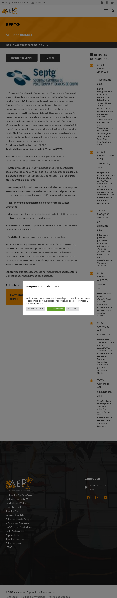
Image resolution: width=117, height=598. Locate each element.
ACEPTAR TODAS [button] (55, 308)
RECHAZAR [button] (72, 308)
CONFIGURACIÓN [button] (36, 308)
